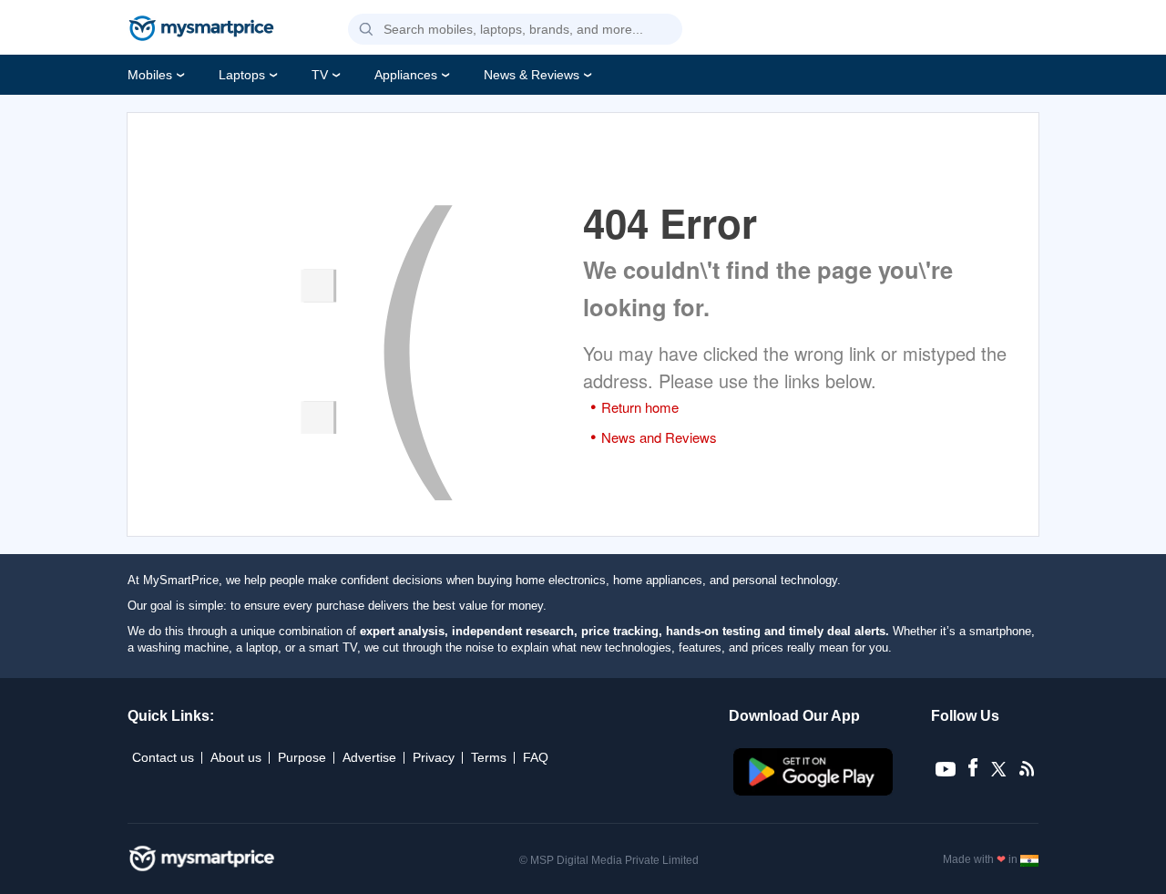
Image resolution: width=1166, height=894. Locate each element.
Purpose (302, 757)
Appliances (405, 74)
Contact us (163, 757)
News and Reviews (659, 437)
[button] (366, 30)
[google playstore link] (815, 791)
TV (320, 74)
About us (235, 757)
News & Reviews (531, 74)
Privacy (434, 757)
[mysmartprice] (201, 30)
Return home (640, 406)
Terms (488, 757)
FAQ (535, 757)
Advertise (369, 757)
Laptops (242, 74)
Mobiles (150, 74)
